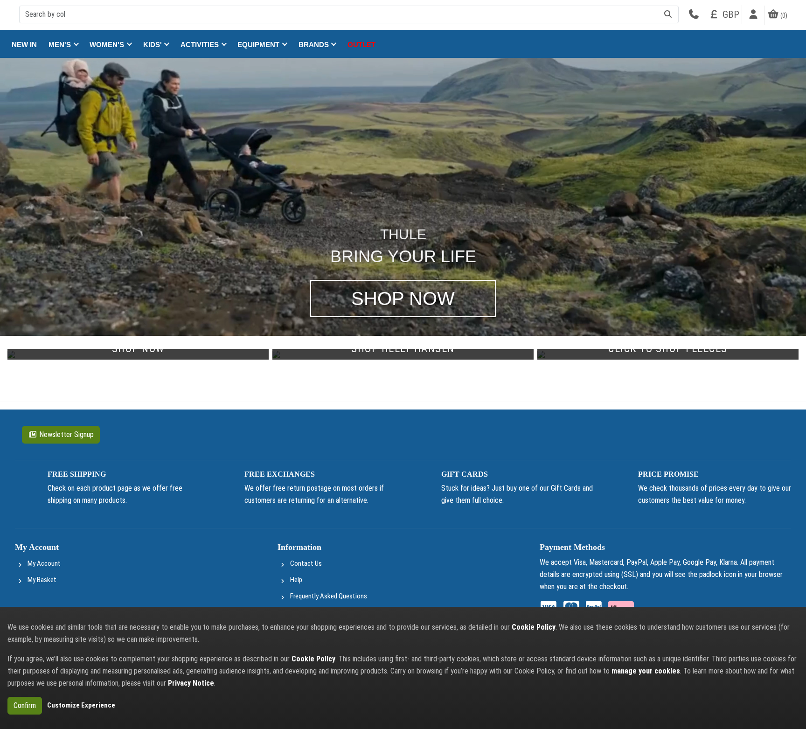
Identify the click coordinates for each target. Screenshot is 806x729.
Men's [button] (61, 45)
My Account (44, 563)
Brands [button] (315, 45)
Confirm (25, 705)
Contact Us (306, 563)
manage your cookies (645, 671)
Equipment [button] (259, 45)
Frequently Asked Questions (328, 596)
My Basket (42, 580)
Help (296, 580)
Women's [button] (108, 45)
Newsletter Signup (66, 434)
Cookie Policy (534, 627)
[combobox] (349, 14)
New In (24, 45)
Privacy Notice (191, 683)
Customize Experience (81, 705)
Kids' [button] (153, 45)
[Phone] (693, 15)
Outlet (361, 45)
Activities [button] (201, 45)
